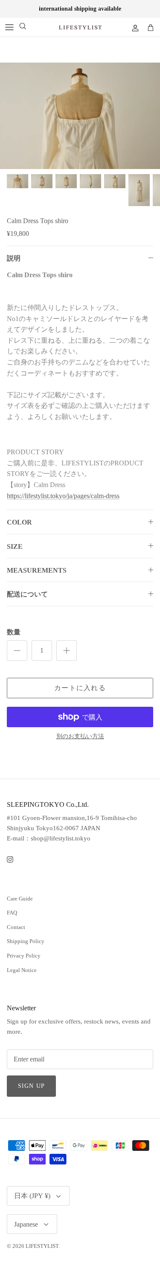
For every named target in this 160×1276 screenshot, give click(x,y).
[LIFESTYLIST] (80, 27)
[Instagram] (10, 859)
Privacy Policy (24, 955)
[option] (80, 116)
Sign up (31, 1086)
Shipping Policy (25, 941)
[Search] (22, 27)
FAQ (12, 912)
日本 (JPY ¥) (32, 1195)
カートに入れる (80, 687)
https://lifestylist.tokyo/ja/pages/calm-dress (63, 495)
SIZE (15, 546)
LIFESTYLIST (42, 1246)
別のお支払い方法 (80, 736)
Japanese (26, 1224)
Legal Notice (22, 970)
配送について (27, 594)
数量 (13, 632)
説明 (13, 258)
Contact (16, 927)
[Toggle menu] (9, 27)
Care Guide (20, 898)
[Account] (131, 27)
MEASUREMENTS (37, 570)
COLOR (19, 522)
